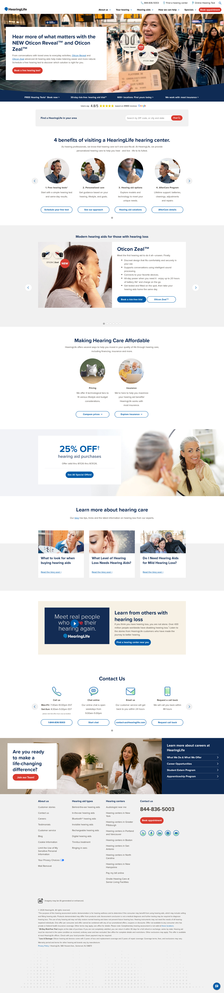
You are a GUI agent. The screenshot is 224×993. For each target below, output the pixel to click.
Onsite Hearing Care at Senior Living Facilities (117, 880)
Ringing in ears (79, 847)
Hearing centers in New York (118, 814)
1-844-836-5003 (56, 722)
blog (77, 517)
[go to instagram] (168, 833)
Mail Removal (45, 866)
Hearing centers (115, 801)
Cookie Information (47, 842)
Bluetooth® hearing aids (84, 818)
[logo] (16, 9)
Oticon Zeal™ (161, 299)
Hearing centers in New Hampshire (118, 865)
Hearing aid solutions (130, 209)
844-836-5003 (157, 809)
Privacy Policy (43, 946)
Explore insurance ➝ (131, 414)
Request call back (167, 722)
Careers (42, 818)
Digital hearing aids (81, 836)
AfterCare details (167, 209)
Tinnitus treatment (81, 842)
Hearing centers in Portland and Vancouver (120, 832)
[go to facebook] (151, 833)
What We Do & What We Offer (184, 757)
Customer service (47, 830)
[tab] (105, 10)
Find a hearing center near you (133, 642)
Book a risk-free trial (131, 299)
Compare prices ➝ (92, 414)
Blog (40, 836)
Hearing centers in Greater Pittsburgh (119, 823)
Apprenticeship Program (181, 776)
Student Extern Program (181, 770)
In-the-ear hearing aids (83, 813)
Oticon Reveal (79, 55)
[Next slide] (189, 181)
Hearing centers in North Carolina (118, 856)
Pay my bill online (115, 873)
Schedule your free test (56, 209)
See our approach (93, 209)
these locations (168, 926)
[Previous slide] (35, 181)
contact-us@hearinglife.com (130, 722)
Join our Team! (25, 777)
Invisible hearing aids (82, 824)
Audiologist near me (116, 807)
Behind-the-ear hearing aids (86, 807)
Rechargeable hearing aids (85, 830)
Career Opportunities (179, 764)
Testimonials (44, 824)
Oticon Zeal (18, 59)
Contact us (43, 813)
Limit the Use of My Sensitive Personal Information (48, 851)
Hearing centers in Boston (119, 840)
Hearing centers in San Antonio (117, 847)
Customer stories (46, 807)
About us (43, 801)
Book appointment (210, 9)
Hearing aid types (82, 801)
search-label (220, 3)
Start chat (93, 722)
